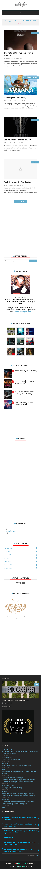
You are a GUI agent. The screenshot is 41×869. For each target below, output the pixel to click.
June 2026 (20, 555)
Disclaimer (28, 866)
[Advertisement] (20, 226)
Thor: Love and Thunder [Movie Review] (24, 403)
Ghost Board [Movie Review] (26, 371)
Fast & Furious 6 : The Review (17, 182)
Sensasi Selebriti (7, 750)
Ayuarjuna (5, 800)
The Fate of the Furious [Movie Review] (18, 54)
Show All (5, 808)
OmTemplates (22, 863)
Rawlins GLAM (9, 58)
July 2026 (20, 551)
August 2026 (20, 548)
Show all (20, 24)
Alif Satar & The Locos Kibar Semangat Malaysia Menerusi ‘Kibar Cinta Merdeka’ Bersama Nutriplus (18, 795)
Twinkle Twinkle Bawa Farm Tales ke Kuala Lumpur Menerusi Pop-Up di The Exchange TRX (18, 803)
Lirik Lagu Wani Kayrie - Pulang (12, 788)
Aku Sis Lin (5, 764)
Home (12, 866)
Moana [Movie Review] (15, 97)
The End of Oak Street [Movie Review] (16, 700)
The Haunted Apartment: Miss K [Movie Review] (24, 393)
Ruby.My (4, 792)
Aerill (3, 770)
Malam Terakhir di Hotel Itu (11, 760)
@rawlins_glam (11, 531)
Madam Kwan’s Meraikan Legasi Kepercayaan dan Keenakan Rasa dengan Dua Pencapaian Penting (18, 781)
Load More (20, 202)
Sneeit (37, 855)
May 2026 (20, 558)
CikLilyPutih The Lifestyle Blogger (12, 778)
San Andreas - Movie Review (17, 139)
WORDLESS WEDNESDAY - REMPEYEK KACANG (16, 766)
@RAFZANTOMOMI (8, 786)
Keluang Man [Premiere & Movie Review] (25, 382)
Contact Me (20, 866)
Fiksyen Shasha (7, 758)
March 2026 (20, 565)
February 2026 (20, 568)
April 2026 (20, 561)
